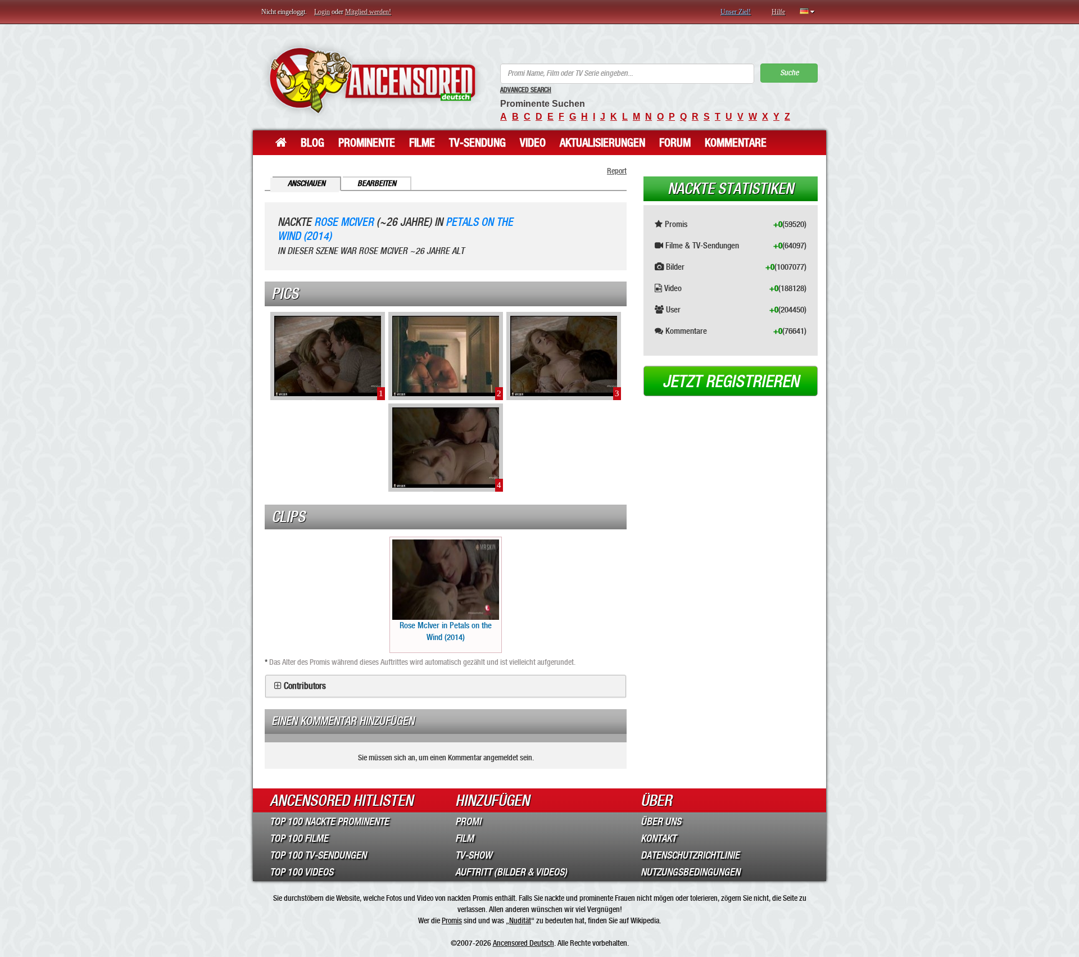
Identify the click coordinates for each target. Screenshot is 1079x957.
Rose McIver (344, 222)
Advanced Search (525, 90)
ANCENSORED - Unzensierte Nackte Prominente (372, 80)
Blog (312, 142)
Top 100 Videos (301, 872)
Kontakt (658, 838)
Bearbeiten (376, 183)
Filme (422, 142)
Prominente (366, 142)
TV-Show (473, 855)
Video (533, 142)
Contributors (305, 686)
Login (322, 12)
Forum (675, 142)
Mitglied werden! (368, 12)
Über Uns (661, 821)
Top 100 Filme (299, 838)
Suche (789, 73)
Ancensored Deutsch (523, 942)
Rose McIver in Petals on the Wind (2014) (446, 631)
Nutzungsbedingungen (690, 872)
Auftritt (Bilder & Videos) (511, 872)
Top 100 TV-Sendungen (318, 855)
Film (464, 838)
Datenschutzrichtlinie (690, 855)
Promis (452, 920)
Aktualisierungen (602, 142)
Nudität (520, 920)
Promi (468, 821)
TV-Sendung (477, 142)
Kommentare (736, 142)
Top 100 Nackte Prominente (329, 821)
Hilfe (778, 12)
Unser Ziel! (735, 12)
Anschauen (306, 183)
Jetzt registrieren (731, 381)
